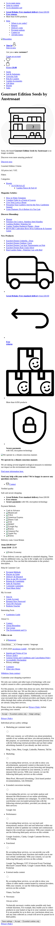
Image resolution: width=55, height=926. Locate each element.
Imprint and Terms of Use (16, 653)
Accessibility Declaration (16, 660)
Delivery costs (17, 28)
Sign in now (11, 48)
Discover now (6, 162)
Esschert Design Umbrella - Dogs (19, 241)
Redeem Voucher (13, 606)
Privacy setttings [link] (12, 662)
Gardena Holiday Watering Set (18, 224)
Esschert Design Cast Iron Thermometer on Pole (25, 245)
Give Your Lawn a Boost (16, 202)
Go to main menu (13, 3)
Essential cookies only (18, 714)
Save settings (7, 921)
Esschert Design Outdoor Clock (19, 243)
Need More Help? (13, 588)
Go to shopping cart (14, 8)
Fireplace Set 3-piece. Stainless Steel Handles (24, 222)
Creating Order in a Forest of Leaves (21, 200)
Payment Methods (13, 572)
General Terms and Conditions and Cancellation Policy (28, 658)
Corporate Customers (14, 586)
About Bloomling (13, 625)
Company (10, 667)
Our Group (10, 628)
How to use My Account (16, 579)
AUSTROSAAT (18, 186)
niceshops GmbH (19, 649)
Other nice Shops (13, 669)
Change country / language (27, 644)
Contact (9, 623)
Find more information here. (12, 471)
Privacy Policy (12, 655)
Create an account (13, 56)
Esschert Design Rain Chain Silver (20, 248)
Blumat (9, 219)
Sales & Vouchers (13, 583)
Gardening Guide (13, 615)
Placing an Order (13, 574)
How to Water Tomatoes (16, 198)
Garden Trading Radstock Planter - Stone (22, 226)
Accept (4, 714)
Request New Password (15, 601)
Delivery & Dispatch (14, 577)
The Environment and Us (16, 630)
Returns (14, 25)
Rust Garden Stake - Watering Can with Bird (24, 250)
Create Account (12, 599)
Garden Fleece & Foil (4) (26, 188)
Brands (9, 183)
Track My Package (13, 604)
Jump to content (12, 5)
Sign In (9, 597)
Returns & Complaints (15, 581)
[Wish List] (8, 61)
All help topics (17, 35)
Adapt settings (34, 714)
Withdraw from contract (10, 673)
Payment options (18, 30)
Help (8, 21)
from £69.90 (27, 12)
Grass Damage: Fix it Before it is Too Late (23, 209)
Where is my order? (19, 23)
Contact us (15, 32)
